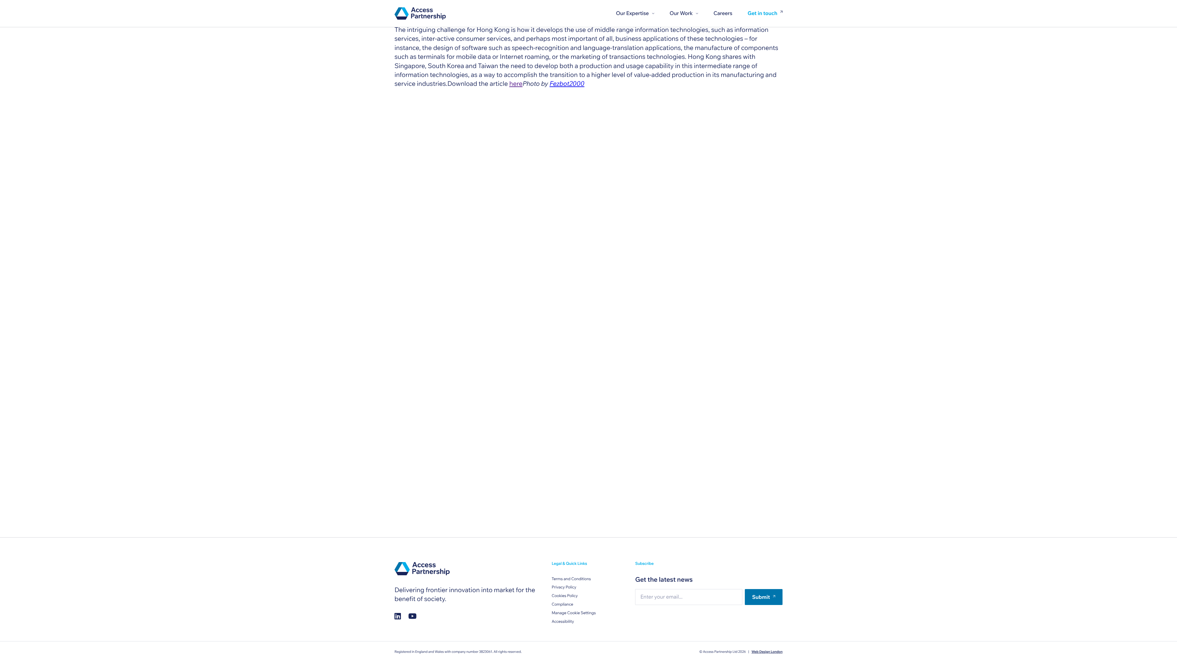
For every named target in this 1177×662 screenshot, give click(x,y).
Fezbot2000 (567, 84)
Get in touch (762, 14)
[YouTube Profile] (412, 615)
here (515, 84)
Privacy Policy (564, 587)
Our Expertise (632, 13)
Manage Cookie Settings (574, 613)
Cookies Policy (565, 595)
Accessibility (563, 621)
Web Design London (767, 651)
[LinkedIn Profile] (397, 615)
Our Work (681, 13)
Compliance (562, 604)
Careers (723, 13)
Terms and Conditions (571, 578)
